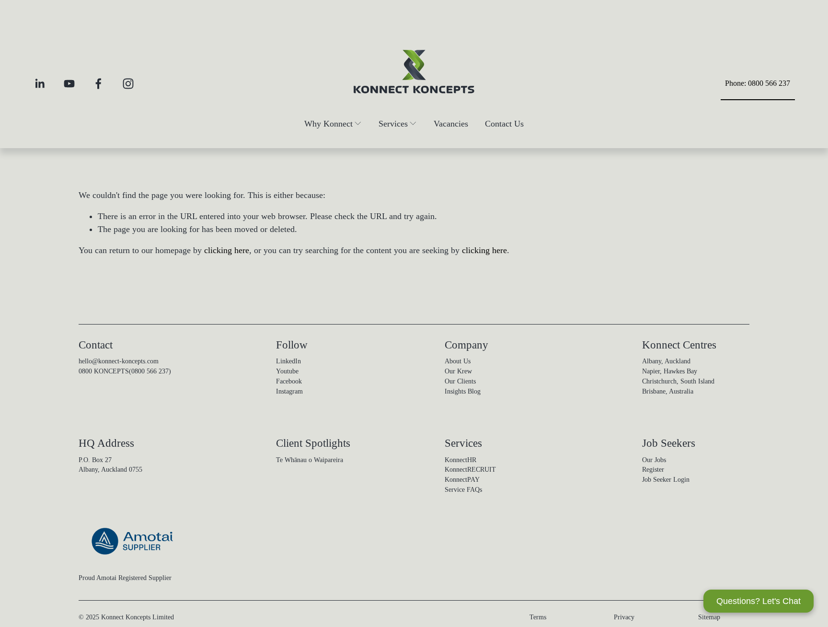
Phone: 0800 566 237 (757, 83)
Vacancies (451, 123)
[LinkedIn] (39, 83)
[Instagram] (128, 83)
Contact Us (504, 123)
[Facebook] (98, 83)
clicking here (226, 250)
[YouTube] (69, 83)
